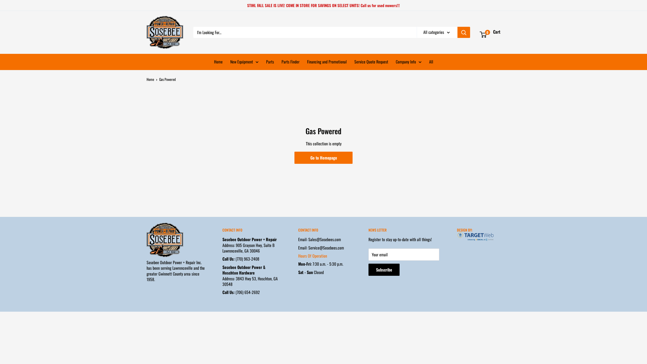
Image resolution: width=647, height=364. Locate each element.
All (431, 62)
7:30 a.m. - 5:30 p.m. (320, 264)
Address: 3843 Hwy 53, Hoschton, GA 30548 (250, 275)
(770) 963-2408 (240, 259)
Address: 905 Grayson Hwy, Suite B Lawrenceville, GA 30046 (249, 245)
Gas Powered (167, 79)
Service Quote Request (371, 62)
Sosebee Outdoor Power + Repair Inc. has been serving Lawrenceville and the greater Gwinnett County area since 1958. (176, 270)
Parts (270, 62)
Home (218, 62)
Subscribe (384, 270)
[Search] (463, 32)
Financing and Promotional (327, 62)
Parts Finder (290, 62)
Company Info (406, 62)
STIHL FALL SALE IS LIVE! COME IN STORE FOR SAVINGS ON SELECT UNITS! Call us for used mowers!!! (323, 5)
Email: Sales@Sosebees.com (319, 239)
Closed (311, 272)
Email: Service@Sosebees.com (321, 248)
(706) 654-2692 (241, 292)
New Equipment (241, 62)
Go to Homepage (323, 158)
